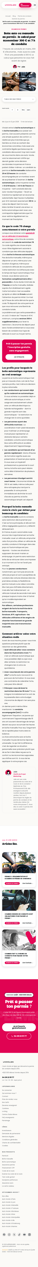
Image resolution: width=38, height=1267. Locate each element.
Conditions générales (9, 1140)
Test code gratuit (8, 1177)
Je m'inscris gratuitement (19, 1027)
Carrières (5, 1108)
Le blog (4, 1111)
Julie (23, 67)
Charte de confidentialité (11, 1143)
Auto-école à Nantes (9, 1226)
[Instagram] (9, 1235)
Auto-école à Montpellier (11, 1217)
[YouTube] (24, 1235)
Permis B (5, 1156)
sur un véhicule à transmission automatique (18, 236)
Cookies (5, 1146)
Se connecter (25, 5)
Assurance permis (8, 1165)
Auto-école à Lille (8, 1220)
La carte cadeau (8, 1186)
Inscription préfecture (10, 1180)
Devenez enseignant (9, 1105)
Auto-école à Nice (8, 1214)
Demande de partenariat (11, 1134)
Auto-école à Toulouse (10, 1208)
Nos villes (5, 1196)
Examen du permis (18, 19)
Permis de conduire (24, 16)
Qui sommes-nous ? (9, 1093)
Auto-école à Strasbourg (11, 1223)
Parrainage (6, 1121)
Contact (5, 1096)
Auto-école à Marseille (10, 1205)
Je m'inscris (19, 357)
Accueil (8, 16)
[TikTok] (19, 1235)
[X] (14, 1235)
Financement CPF (8, 1168)
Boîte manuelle (7, 1159)
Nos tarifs (5, 1102)
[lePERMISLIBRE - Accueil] (10, 5)
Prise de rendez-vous (9, 1099)
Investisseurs (6, 1131)
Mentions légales (8, 1137)
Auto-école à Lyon (8, 1202)
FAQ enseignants (8, 1117)
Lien (28, 110)
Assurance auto (7, 1183)
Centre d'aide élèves (9, 1114)
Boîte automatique (9, 1162)
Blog (14, 16)
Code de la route (8, 1171)
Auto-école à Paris (8, 1199)
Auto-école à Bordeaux (10, 1211)
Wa (23, 110)
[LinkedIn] (29, 1235)
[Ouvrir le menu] (35, 5)
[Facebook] (4, 1235)
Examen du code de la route (12, 1174)
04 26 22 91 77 (20, 1036)
